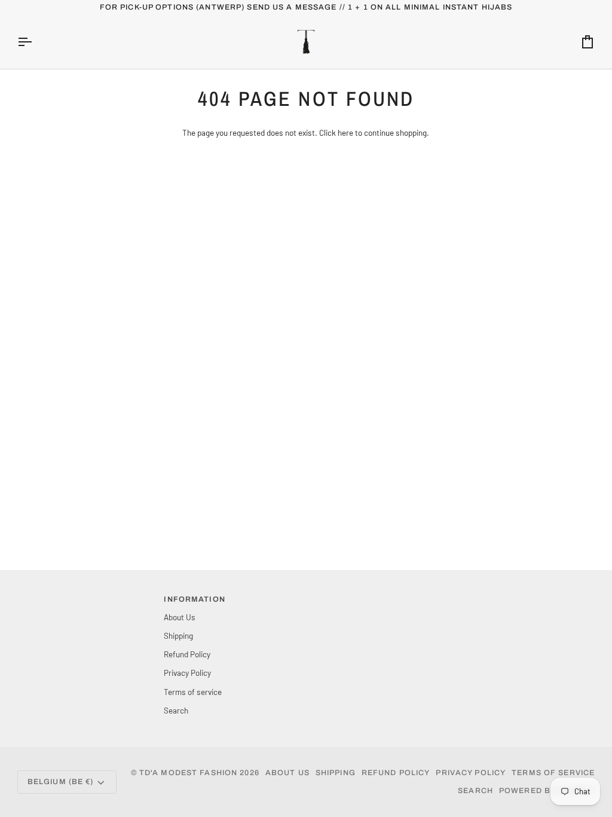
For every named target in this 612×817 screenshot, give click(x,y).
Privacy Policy (187, 672)
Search (176, 710)
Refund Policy (187, 654)
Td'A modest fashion (188, 773)
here (345, 132)
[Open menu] (35, 42)
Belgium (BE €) (60, 782)
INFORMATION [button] (194, 599)
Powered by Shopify (547, 790)
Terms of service (193, 692)
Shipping (178, 635)
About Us (179, 617)
